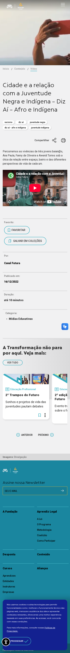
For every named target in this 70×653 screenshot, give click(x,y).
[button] (39, 415)
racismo (8, 122)
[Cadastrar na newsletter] (62, 491)
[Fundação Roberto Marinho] (9, 6)
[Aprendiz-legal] (21, 6)
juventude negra (37, 122)
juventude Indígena (40, 128)
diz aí (21, 122)
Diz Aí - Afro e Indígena (15, 128)
